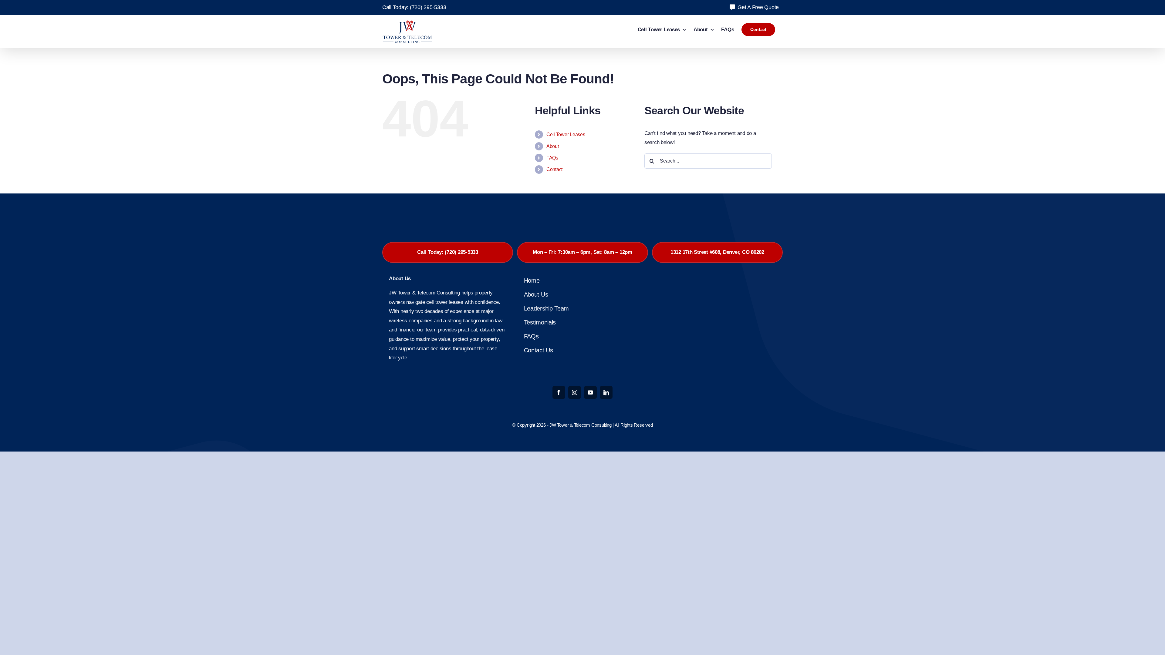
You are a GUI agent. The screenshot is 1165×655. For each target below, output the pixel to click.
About (552, 146)
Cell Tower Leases (565, 134)
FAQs (552, 157)
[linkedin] (606, 392)
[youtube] (590, 392)
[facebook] (558, 392)
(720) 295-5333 (428, 7)
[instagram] (574, 392)
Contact (554, 169)
